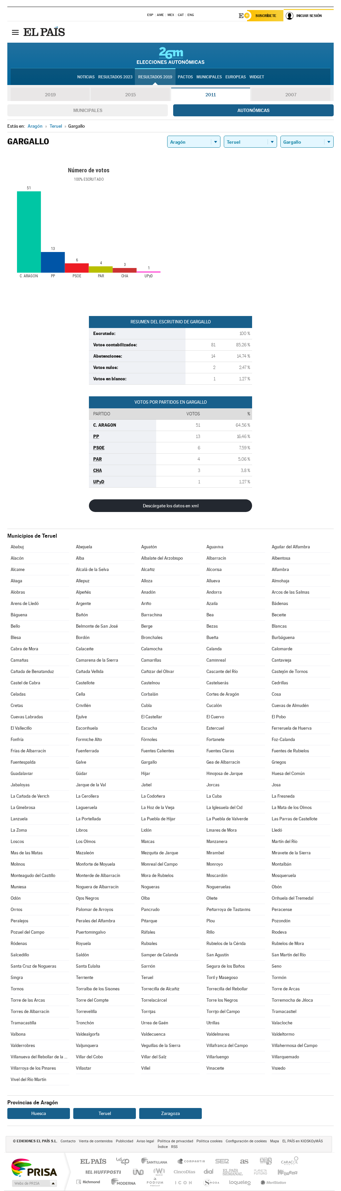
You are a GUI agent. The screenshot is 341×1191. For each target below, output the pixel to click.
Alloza (147, 580)
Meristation (272, 1182)
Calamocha (152, 648)
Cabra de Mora (24, 648)
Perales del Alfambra (95, 920)
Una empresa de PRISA (34, 1167)
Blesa (16, 637)
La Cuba (214, 796)
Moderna (121, 1182)
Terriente (84, 977)
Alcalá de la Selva (92, 569)
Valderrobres (23, 1045)
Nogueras (150, 886)
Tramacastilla (23, 1022)
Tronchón (85, 1022)
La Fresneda (283, 796)
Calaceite (85, 648)
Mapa (274, 1141)
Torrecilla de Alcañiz (160, 988)
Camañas (19, 660)
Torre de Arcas (286, 988)
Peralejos (19, 920)
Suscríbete (265, 15)
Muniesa (18, 886)
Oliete (211, 898)
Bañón (82, 614)
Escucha (149, 728)
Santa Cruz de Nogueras (33, 966)
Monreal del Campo (159, 864)
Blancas (279, 626)
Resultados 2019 (155, 77)
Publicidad (124, 1141)
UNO (139, 1172)
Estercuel (215, 728)
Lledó (277, 830)
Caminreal (216, 660)
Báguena (19, 614)
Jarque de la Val (91, 784)
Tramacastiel (284, 1011)
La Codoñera (153, 796)
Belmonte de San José (97, 626)
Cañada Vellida (90, 671)
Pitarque (149, 920)
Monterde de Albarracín (98, 875)
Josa (276, 784)
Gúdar (81, 773)
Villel (145, 1068)
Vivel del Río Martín (28, 1079)
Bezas (212, 626)
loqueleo (240, 1182)
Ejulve (81, 716)
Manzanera (216, 841)
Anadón (148, 592)
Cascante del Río (222, 671)
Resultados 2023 (115, 77)
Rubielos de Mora (288, 943)
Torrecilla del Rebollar (227, 988)
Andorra (214, 592)
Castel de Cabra (25, 682)
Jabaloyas (20, 784)
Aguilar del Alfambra (291, 546)
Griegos (279, 762)
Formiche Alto (89, 739)
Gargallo (149, 762)
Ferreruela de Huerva (292, 728)
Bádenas (280, 603)
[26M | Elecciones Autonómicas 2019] (170, 55)
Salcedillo (20, 954)
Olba (145, 898)
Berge (147, 626)
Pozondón (281, 920)
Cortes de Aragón (222, 694)
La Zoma (19, 830)
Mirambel (215, 852)
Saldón (82, 954)
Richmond (89, 1182)
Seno (276, 966)
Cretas (17, 705)
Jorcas (212, 784)
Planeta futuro (257, 1172)
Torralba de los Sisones (98, 988)
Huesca (38, 1113)
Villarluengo (217, 1056)
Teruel (147, 977)
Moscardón (216, 875)
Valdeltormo (283, 1034)
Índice (163, 1147)
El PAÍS (93, 1162)
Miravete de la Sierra (291, 852)
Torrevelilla (86, 1011)
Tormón (279, 977)
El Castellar (151, 716)
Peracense (282, 909)
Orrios (16, 909)
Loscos (17, 841)
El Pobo (279, 716)
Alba (80, 558)
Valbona (18, 1034)
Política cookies (209, 1141)
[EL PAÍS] (45, 32)
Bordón (83, 637)
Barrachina (151, 614)
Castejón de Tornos (290, 671)
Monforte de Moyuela (95, 864)
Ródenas (19, 943)
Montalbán (281, 864)
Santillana (156, 1162)
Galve (81, 762)
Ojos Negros (87, 898)
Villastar (83, 1068)
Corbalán (149, 694)
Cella (80, 694)
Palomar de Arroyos (94, 909)
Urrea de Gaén (154, 1022)
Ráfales (148, 932)
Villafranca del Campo (227, 1045)
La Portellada (88, 818)
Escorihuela (87, 728)
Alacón (17, 558)
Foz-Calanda (283, 739)
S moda (210, 1182)
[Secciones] (15, 32)
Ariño (146, 603)
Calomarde (282, 648)
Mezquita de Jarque (159, 852)
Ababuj (17, 546)
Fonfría (17, 739)
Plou (210, 920)
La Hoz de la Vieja (157, 807)
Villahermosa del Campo (294, 1045)
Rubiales (149, 943)
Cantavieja (281, 660)
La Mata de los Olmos (292, 807)
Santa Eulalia (88, 966)
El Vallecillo (21, 728)
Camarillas (151, 660)
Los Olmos (86, 841)
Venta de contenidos (96, 1141)
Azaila (212, 603)
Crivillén (83, 705)
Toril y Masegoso (222, 977)
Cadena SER (220, 1162)
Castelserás (217, 682)
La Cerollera (87, 796)
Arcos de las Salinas (290, 592)
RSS (174, 1147)
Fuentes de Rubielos (290, 750)
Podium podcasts (154, 1182)
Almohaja (280, 580)
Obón (277, 886)
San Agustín (217, 954)
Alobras (18, 592)
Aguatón (149, 546)
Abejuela (84, 546)
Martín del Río (284, 841)
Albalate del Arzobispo (162, 558)
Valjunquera (87, 1045)
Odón (16, 898)
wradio (158, 1172)
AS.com (241, 1162)
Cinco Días (183, 1172)
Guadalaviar (22, 773)
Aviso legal (145, 1141)
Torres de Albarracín (30, 1011)
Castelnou (150, 682)
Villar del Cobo (89, 1056)
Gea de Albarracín (223, 762)
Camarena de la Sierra (97, 660)
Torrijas (148, 1011)
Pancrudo (150, 909)
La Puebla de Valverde (227, 818)
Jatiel (146, 784)
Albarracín (216, 558)
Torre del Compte (92, 1000)
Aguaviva (214, 546)
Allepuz (83, 580)
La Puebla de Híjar (158, 818)
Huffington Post (102, 1172)
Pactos (185, 77)
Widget (256, 77)
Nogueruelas (218, 886)
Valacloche (282, 1022)
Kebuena (281, 1172)
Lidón (146, 830)
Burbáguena (283, 637)
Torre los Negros (222, 1000)
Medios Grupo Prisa (34, 1183)
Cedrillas (280, 682)
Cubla (146, 705)
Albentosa (281, 558)
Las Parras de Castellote (294, 818)
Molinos (18, 864)
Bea (210, 614)
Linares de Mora (221, 830)
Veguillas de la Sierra (160, 1045)
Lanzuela (19, 818)
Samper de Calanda (159, 954)
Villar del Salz (154, 1056)
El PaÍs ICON (183, 1182)
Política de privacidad (175, 1141)
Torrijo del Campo (223, 1011)
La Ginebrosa (23, 807)
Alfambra (280, 569)
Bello (15, 626)
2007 (290, 94)
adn (263, 1162)
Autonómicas (253, 110)
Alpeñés (83, 592)
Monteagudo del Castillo (33, 875)
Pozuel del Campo (27, 932)
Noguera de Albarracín (97, 886)
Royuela (83, 943)
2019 (50, 94)
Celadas (18, 694)
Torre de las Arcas (28, 1000)
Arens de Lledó (25, 603)
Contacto (68, 1141)
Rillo (210, 932)
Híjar (145, 773)
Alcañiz (148, 569)
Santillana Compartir (191, 1162)
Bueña (212, 637)
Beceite (279, 614)
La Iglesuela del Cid (224, 807)
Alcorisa (214, 569)
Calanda (214, 648)
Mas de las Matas (27, 852)
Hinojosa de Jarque (224, 773)
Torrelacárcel (154, 1000)
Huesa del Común (288, 773)
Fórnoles (149, 739)
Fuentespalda (23, 762)
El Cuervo (215, 716)
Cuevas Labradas (27, 716)
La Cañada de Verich (30, 796)
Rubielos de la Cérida (226, 943)
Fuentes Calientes (157, 750)
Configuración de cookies (246, 1141)
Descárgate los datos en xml (170, 505)
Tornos (17, 988)
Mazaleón (85, 852)
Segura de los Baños (225, 966)
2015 (130, 94)
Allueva (213, 580)
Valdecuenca (153, 1034)
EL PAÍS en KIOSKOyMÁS (302, 1141)
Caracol (287, 1162)
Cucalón (214, 705)
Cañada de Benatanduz (32, 671)
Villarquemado (285, 1056)
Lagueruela (86, 807)
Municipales (87, 110)
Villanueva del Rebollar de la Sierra (40, 1056)
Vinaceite (215, 1068)
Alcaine (18, 569)
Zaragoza (170, 1113)
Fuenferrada (87, 750)
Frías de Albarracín (28, 750)
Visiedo (278, 1068)
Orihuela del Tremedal (292, 898)
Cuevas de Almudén (290, 705)
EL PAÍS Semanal (233, 1172)
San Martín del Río (289, 954)
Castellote (85, 682)
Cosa (276, 694)
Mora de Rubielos (157, 875)
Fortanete (215, 739)
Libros (82, 830)
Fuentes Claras (220, 750)
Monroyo (214, 864)
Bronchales (152, 637)
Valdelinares (217, 1034)
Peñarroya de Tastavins (228, 909)
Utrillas (212, 1022)
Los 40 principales (125, 1162)
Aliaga (16, 580)
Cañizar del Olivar (157, 671)
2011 (210, 94)
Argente (83, 603)
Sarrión (148, 966)
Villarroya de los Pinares (33, 1068)
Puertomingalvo (91, 932)
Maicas (148, 841)
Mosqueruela (284, 875)
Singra (17, 977)
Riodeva (279, 932)
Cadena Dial (208, 1172)
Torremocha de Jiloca (292, 1000)
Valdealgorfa (88, 1034)
